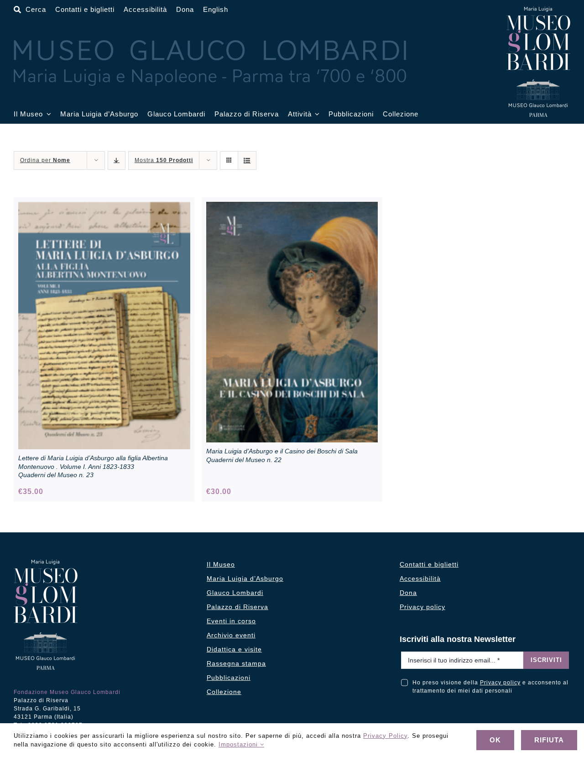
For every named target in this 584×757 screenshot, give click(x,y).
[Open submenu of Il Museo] (47, 114)
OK (495, 740)
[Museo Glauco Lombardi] (538, 10)
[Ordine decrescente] (116, 160)
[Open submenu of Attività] (316, 114)
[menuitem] (215, 10)
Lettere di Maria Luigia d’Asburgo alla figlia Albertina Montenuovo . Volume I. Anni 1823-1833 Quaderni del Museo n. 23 (93, 466)
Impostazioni (239, 744)
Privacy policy (500, 682)
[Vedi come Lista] (247, 160)
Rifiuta (549, 740)
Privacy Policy (385, 735)
